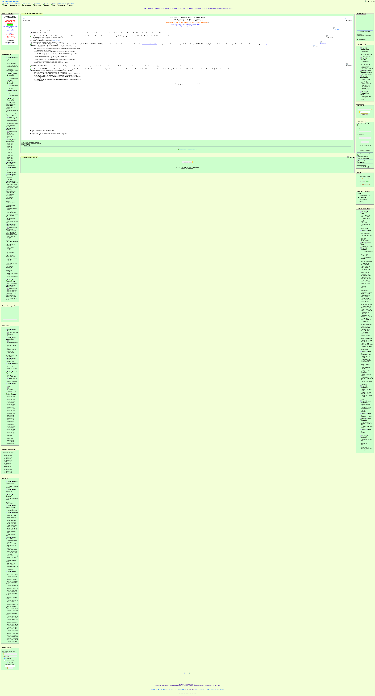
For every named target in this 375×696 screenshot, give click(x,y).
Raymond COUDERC (367, 220)
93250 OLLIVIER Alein (367, 377)
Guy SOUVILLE (366, 85)
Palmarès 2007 (8, 472)
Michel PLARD (365, 330)
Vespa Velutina (9, 105)
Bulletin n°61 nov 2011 (12, 627)
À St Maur (368, 176)
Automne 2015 (10, 415)
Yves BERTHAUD (366, 215)
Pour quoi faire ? (11, 366)
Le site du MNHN (11, 115)
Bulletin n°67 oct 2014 (12, 617)
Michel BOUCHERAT (367, 235)
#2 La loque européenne (9, 198)
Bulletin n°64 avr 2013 (12, 622)
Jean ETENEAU (366, 293)
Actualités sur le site (364, 203)
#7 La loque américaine (12, 211)
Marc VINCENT (365, 228)
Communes (364, 437)
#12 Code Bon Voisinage (10, 253)
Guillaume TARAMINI (367, 340)
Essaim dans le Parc (12, 172)
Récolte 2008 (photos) (12, 556)
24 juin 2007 (10, 160)
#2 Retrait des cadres (12, 276)
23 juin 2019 (10, 143)
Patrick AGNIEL (365, 263)
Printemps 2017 (11, 410)
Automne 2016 (10, 412)
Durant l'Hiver (10, 100)
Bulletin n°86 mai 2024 (12, 581)
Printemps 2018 (11, 408)
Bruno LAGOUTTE (366, 309)
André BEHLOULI (366, 233)
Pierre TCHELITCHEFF (365, 240)
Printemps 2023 (11, 399)
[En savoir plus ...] (200, 689)
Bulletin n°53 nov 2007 (12, 639)
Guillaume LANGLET (367, 310)
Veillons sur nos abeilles (364, 94)
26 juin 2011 (10, 154)
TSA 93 (362, 244)
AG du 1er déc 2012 (12, 525)
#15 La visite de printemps (10, 245)
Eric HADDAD (365, 303)
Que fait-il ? (10, 375)
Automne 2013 (10, 421)
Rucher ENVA (9, 163)
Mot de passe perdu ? (365, 145)
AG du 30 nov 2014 (11, 522)
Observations (12, 77)
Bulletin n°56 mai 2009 (12, 635)
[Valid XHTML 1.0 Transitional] (159, 689)
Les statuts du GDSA (12, 370)
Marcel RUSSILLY (366, 83)
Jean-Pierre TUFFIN (367, 346)
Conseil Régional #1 (12, 509)
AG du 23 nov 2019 (11, 515)
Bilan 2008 (9, 554)
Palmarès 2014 (8, 464)
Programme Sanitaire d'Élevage (11, 385)
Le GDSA (11, 364)
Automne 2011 (10, 427)
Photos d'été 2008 (11, 557)
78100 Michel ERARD (367, 416)
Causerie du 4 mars (12, 120)
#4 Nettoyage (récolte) (12, 273)
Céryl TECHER (365, 341)
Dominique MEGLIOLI (367, 324)
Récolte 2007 (10, 565)
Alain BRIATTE (365, 272)
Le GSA (11, 372)
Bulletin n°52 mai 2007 (12, 641)
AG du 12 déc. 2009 (12, 530)
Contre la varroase (11, 391)
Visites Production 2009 (12, 549)
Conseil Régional (10, 507)
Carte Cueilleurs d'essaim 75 (365, 442)
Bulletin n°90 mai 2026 (12, 574)
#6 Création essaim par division (11, 269)
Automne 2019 (10, 405)
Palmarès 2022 (8, 455)
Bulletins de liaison (11, 573)
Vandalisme (10, 179)
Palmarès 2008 (8, 471)
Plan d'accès (9, 133)
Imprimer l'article (192, 149)
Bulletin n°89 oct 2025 (12, 576)
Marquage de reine (11, 63)
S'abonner (8, 658)
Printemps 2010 (11, 432)
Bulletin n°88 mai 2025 (12, 578)
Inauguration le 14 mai (12, 187)
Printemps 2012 (11, 426)
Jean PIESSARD (366, 79)
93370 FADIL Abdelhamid (364, 383)
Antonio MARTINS (366, 319)
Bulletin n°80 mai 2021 (12, 591)
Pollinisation (365, 51)
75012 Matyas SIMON (367, 251)
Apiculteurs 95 (364, 431)
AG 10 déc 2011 (11, 526)
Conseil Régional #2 (12, 510)
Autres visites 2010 (11, 543)
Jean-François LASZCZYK (365, 313)
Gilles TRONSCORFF (367, 344)
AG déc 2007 (10, 441)
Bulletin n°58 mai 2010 (12, 632)
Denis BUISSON (366, 274)
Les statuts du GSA (12, 381)
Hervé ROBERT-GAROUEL (365, 237)
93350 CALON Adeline (367, 246)
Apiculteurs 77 (364, 420)
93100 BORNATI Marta (367, 354)
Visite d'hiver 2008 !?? (12, 563)
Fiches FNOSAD (10, 192)
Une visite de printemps (10, 61)
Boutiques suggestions (12, 290)
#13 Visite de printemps (9, 250)
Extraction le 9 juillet (12, 184)
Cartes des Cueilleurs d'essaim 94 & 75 (366, 445)
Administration (10, 339)
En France (362, 176)
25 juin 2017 (10, 146)
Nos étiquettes (365, 61)
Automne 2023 (10, 398)
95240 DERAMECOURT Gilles (366, 433)
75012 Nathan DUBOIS (367, 253)
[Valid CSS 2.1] (219, 689)
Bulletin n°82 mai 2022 (12, 588)
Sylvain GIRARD (366, 298)
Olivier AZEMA (365, 264)
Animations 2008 (11, 493)
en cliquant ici (56, 40)
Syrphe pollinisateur (367, 54)
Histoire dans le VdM (11, 296)
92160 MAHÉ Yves (366, 392)
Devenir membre (365, 150)
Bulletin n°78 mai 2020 (12, 596)
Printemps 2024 (11, 396)
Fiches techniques (10, 225)
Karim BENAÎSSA (366, 266)
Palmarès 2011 (8, 466)
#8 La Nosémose (11, 212)
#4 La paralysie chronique (10, 203)
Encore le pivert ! (11, 136)
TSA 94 (362, 213)
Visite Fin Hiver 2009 (12, 552)
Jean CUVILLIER (366, 282)
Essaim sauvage (11, 137)
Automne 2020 (10, 402)
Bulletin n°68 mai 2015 (12, 616)
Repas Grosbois (10, 141)
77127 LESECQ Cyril (367, 422)
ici (64, 42)
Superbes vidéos (365, 49)
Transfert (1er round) (12, 568)
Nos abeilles (10, 503)
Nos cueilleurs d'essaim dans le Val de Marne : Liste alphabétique (366, 449)
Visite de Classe (11, 134)
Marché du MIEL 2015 (367, 68)
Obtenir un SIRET (11, 345)
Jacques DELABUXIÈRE (364, 81)
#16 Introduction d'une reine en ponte (12, 242)
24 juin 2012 (10, 152)
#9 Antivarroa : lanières (12, 214)
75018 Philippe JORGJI (367, 261)
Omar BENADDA (366, 267)
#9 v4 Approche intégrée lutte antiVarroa (11, 261)
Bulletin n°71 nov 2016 (12, 610)
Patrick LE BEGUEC (367, 316)
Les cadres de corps (12, 485)
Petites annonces (11, 291)
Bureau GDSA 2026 (12, 368)
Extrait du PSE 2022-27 (12, 389)
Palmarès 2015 (8, 463)
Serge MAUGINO (366, 323)
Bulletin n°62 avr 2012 (12, 625)
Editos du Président (11, 394)
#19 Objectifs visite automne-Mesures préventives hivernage (11, 233)
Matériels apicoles (10, 286)
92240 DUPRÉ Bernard (367, 393)
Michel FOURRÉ (366, 295)
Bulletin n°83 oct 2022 (12, 587)
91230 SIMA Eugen (366, 407)
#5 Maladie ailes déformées (10, 206)
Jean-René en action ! (12, 283)
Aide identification (11, 122)
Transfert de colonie (12, 65)
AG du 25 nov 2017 (11, 519)
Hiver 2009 (10, 438)
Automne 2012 (10, 424)
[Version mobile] (368, 166)
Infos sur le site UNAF (365, 195)
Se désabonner (10, 660)
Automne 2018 (10, 407)
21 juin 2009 (10, 157)
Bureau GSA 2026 (11, 376)
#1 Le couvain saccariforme (10, 195)
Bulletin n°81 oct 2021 (12, 590)
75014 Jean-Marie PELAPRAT (366, 258)
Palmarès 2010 (8, 468)
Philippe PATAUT (366, 327)
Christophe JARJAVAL (367, 304)
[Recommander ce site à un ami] (366, 166)
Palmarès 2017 (8, 460)
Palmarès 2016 (8, 461)
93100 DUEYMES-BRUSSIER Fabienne (366, 360)
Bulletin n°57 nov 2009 (12, 633)
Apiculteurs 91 (364, 402)
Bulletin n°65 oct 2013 (12, 621)
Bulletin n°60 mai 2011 (12, 628)
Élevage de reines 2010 (366, 72)
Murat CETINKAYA (366, 277)
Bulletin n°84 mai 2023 (12, 585)
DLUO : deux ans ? (366, 64)
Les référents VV (11, 118)
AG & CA (12, 513)
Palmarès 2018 (8, 458)
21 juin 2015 (10, 149)
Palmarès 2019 (8, 457)
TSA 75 (362, 232)
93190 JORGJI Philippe (367, 372)
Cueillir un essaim (366, 56)
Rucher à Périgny (10, 175)
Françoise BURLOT (366, 275)
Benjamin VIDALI (366, 348)
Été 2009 (9, 435)
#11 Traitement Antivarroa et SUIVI (10, 256)
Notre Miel (363, 59)
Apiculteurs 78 (364, 415)
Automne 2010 (10, 430)
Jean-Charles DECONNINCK (364, 288)
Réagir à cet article (187, 162)
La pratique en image (367, 74)
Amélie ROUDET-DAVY (367, 337)
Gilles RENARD (365, 334)
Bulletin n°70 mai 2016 (12, 612)
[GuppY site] (172, 689)
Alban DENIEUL (366, 290)
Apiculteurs (364, 249)
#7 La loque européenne (9, 267)
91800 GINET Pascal (367, 408)
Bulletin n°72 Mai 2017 (12, 608)
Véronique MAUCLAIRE (364, 226)
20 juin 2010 (10, 155)
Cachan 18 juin (10, 361)
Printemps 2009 (11, 437)
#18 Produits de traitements (10, 237)
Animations (9, 359)
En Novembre (10, 92)
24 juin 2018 (10, 144)
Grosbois (8, 129)
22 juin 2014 (10, 151)
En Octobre (10, 83)
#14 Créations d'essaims (10, 248)
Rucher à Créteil (10, 169)
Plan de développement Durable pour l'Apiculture (11, 355)
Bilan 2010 (9, 542)
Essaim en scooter (10, 281)
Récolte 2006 (10, 569)
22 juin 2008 (10, 158)
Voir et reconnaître (366, 96)
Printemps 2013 (11, 423)
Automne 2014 (10, 418)
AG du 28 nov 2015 (11, 520)
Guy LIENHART (366, 318)
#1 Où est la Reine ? (12, 278)
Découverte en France (12, 123)
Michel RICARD (366, 90)
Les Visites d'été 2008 (12, 559)
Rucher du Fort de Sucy (12, 182)
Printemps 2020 (11, 404)
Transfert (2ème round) (12, 566)
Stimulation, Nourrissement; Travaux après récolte (12, 70)
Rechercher (365, 114)
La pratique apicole (11, 58)
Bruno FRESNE (365, 296)
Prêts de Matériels (11, 380)
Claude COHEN (366, 280)
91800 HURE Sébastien (364, 411)
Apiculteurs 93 (364, 353)
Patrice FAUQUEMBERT (365, 222)
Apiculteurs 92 (364, 387)
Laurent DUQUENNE (367, 292)
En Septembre (10, 75)
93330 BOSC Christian (367, 381)
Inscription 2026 (9, 454)
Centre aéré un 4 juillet (12, 186)
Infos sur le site (363, 199)
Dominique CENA (366, 216)
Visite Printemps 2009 (12, 551)
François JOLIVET (366, 306)
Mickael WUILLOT (366, 349)
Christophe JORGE (366, 307)
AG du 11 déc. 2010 (12, 528)
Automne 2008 (10, 440)
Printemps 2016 (11, 413)
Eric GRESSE (365, 301)
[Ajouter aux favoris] (364, 166)
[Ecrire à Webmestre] (362, 166)
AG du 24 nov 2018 (11, 517)
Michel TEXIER (365, 343)
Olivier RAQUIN (366, 332)
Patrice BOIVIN (365, 271)
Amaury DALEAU (366, 283)
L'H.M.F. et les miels (367, 63)
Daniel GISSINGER (366, 299)
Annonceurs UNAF (11, 293)
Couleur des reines (11, 230)
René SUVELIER (366, 86)
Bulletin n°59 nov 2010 (12, 630)
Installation (9, 170)
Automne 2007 (10, 443)
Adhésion (8, 330)
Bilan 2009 (9, 548)
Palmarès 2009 (8, 469)
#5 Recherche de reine (12, 271)
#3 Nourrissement (11, 274)
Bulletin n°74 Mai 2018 (12, 604)
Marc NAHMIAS (366, 326)
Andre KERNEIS (366, 88)
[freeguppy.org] (182, 689)
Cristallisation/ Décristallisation (365, 66)
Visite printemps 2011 (12, 540)
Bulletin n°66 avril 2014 (12, 619)
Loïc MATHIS (365, 321)
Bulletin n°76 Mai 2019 (12, 600)
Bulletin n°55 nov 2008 (12, 636)
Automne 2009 (10, 434)
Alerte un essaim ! (11, 165)
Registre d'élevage (11, 349)
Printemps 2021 (11, 401)
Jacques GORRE (366, 224)
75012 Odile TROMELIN (364, 255)
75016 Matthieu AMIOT (367, 260)
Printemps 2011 (11, 429)
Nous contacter (11, 335)
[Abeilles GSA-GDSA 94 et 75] (10, 1)
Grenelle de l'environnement (10, 352)
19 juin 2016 (10, 147)
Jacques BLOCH (366, 269)
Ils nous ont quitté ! (366, 76)
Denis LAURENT (366, 315)
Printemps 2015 (11, 416)
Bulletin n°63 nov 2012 (12, 624)
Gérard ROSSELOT (367, 335)
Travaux (10, 80)
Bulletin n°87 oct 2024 (12, 579)
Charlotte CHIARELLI (367, 218)
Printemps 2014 (11, 419)
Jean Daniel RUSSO (367, 338)
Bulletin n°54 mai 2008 (12, 638)
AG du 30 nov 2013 (11, 523)
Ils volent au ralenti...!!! (367, 53)
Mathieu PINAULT (366, 329)
